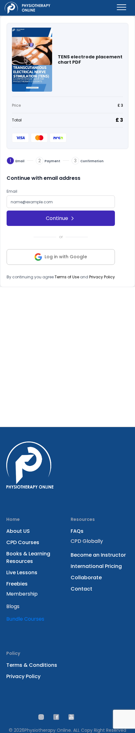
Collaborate (86, 577)
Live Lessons (21, 572)
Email (12, 191)
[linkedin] (56, 717)
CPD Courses (22, 542)
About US (18, 531)
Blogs (12, 606)
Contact (81, 588)
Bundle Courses (25, 619)
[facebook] (71, 717)
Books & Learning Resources (28, 557)
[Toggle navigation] (121, 8)
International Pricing (96, 566)
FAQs (77, 531)
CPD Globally (87, 541)
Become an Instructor (98, 555)
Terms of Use (67, 277)
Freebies (17, 583)
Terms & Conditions (31, 665)
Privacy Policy (102, 277)
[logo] (27, 8)
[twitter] (41, 717)
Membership (22, 593)
